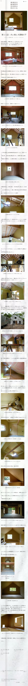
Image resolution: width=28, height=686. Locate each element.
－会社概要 (17, 682)
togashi (22, 37)
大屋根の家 (10, 37)
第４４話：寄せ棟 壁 (18, 649)
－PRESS (23, 682)
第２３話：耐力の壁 (5, 653)
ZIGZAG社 (8, 680)
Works (7, 37)
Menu (25, 1)
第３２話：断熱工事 (5, 649)
